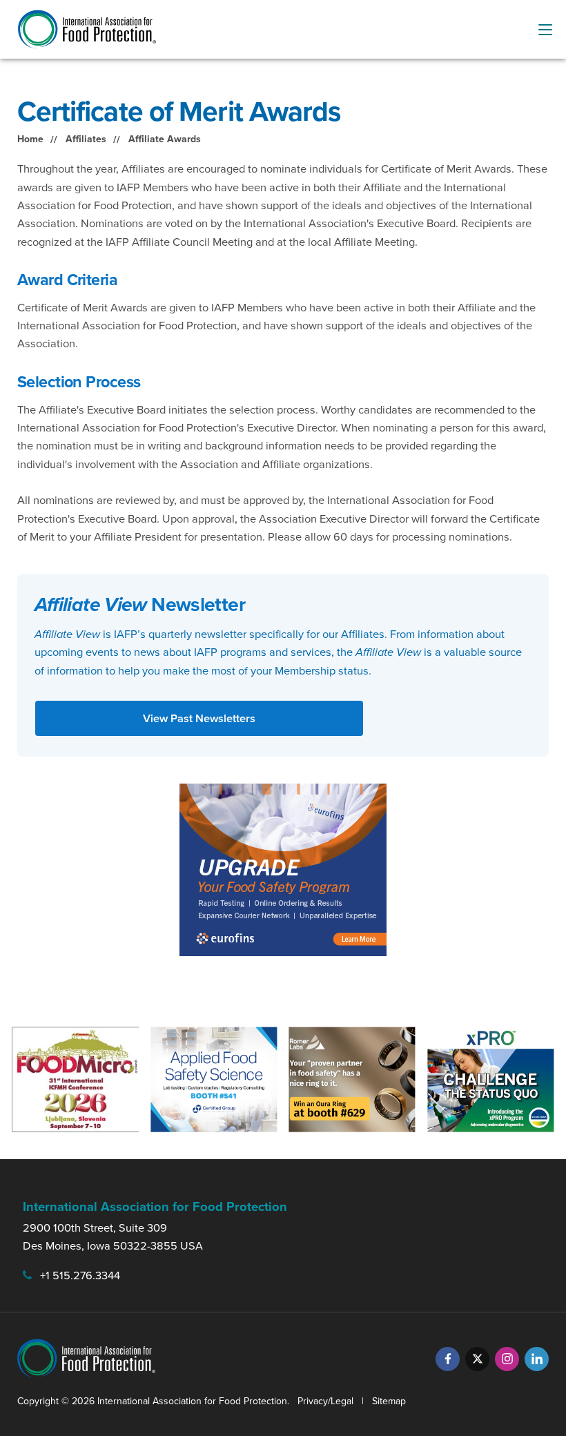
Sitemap (389, 1401)
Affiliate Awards (164, 139)
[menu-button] (545, 29)
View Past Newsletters (199, 718)
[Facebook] (448, 1359)
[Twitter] (477, 1359)
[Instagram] (507, 1359)
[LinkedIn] (537, 1359)
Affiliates (86, 139)
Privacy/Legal (325, 1401)
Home (30, 139)
